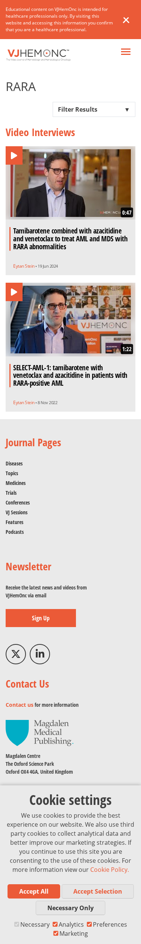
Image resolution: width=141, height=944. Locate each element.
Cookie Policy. (109, 869)
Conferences (18, 502)
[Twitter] (16, 654)
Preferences (110, 924)
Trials (11, 492)
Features (14, 522)
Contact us (19, 704)
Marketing (73, 933)
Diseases (14, 463)
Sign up (41, 618)
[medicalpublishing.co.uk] (39, 732)
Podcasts (15, 531)
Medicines (16, 482)
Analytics (71, 924)
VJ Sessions (16, 512)
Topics (12, 473)
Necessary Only (70, 908)
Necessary (35, 924)
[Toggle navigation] (125, 52)
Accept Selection (97, 891)
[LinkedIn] (40, 654)
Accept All (34, 891)
